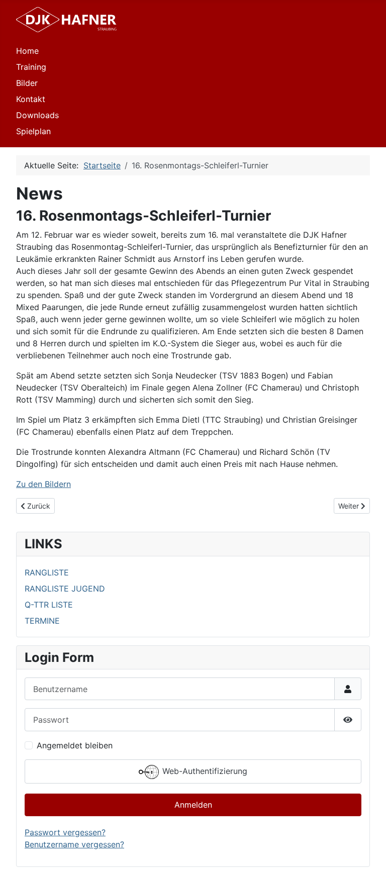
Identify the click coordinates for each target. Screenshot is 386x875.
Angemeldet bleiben (75, 745)
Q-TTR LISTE (49, 605)
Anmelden (193, 805)
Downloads (37, 115)
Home (27, 51)
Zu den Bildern (43, 484)
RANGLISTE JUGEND (65, 589)
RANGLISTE (47, 572)
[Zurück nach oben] (368, 856)
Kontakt (30, 99)
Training (31, 67)
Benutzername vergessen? (74, 844)
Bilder (27, 83)
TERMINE (42, 621)
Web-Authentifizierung (203, 771)
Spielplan (33, 131)
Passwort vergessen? (65, 832)
